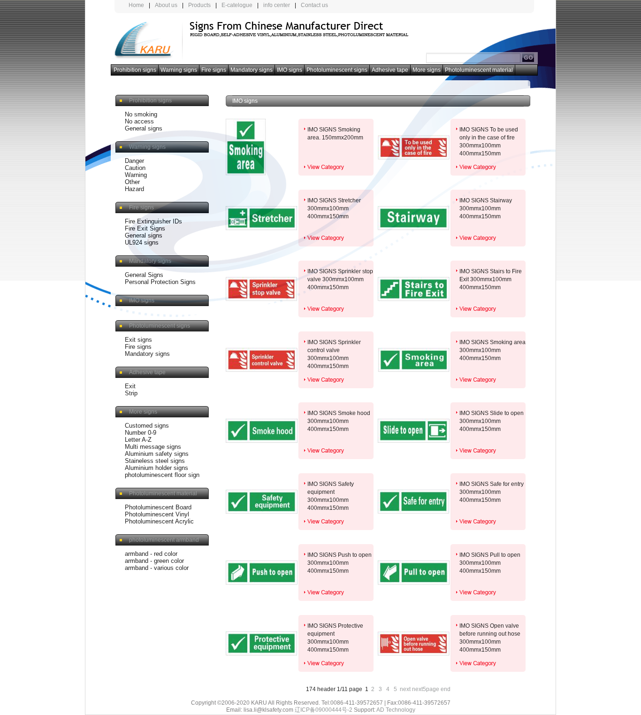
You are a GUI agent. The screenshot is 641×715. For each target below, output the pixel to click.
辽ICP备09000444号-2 (323, 710)
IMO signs (289, 70)
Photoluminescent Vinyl (157, 514)
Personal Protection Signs (160, 281)
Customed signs (147, 425)
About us (166, 5)
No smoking (141, 114)
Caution (135, 167)
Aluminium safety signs (157, 453)
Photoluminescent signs (336, 70)
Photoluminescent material (479, 70)
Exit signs (138, 339)
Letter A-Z (138, 439)
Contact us (314, 5)
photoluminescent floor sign (162, 474)
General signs (143, 128)
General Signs (144, 274)
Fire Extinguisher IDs (153, 221)
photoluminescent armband (164, 540)
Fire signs (213, 70)
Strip (131, 393)
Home (136, 5)
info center (276, 5)
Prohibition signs (135, 70)
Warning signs (178, 70)
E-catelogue (236, 5)
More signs (426, 70)
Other (132, 181)
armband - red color (151, 553)
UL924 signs (142, 242)
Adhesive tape (390, 70)
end (445, 689)
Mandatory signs (251, 70)
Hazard (134, 188)
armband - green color (154, 560)
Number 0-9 (140, 432)
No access (139, 121)
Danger (134, 160)
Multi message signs (153, 446)
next (405, 689)
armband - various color (157, 567)
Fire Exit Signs (145, 228)
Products (199, 5)
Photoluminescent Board (158, 507)
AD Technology (395, 710)
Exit (130, 386)
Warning (136, 174)
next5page (425, 689)
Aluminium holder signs (156, 467)
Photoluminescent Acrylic (159, 521)
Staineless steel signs (155, 460)
